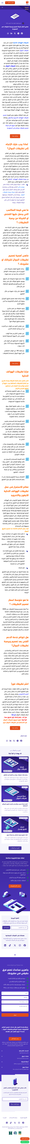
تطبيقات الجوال (24, 50)
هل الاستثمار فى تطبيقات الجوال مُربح (15, 722)
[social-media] (22, 33)
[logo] (27, 3)
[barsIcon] (2, 2)
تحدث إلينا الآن (15, 1038)
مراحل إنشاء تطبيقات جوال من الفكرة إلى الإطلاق (16, 775)
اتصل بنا (4, 1117)
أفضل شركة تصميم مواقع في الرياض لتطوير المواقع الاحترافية (15, 805)
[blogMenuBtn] (2, 7)
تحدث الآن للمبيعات (15, 886)
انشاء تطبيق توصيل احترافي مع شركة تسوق (17, 835)
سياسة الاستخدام (13, 1117)
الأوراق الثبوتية (23, 1117)
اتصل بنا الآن (24, 1138)
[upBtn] (15, 955)
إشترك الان (6, 927)
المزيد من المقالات (15, 848)
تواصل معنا (15, 136)
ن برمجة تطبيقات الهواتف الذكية (18, 179)
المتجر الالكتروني (24, 694)
